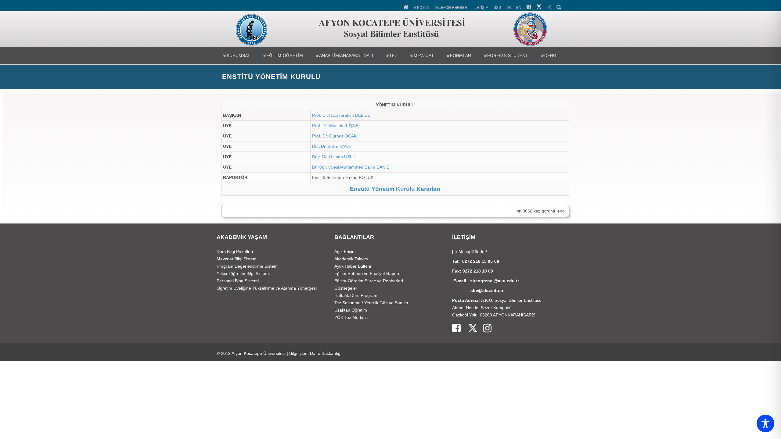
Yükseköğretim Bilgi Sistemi (243, 273)
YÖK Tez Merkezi (351, 317)
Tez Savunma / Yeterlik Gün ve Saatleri (371, 302)
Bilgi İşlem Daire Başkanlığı (315, 353)
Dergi (551, 55)
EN (518, 7)
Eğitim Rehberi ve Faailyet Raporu (367, 273)
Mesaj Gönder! (473, 251)
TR (508, 7)
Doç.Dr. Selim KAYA (331, 146)
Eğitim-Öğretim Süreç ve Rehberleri (368, 280)
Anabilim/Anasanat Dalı (346, 55)
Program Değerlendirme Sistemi (248, 266)
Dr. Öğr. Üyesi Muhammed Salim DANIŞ (350, 167)
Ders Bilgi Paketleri (235, 251)
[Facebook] (456, 328)
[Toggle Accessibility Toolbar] (765, 423)
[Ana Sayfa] (406, 6)
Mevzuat (424, 55)
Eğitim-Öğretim (284, 55)
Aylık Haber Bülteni (352, 266)
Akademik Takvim (351, 258)
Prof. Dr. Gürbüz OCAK (334, 136)
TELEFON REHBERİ (451, 7)
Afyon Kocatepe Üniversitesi (259, 353)
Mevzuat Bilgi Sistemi (237, 258)
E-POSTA (421, 7)
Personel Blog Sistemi (238, 280)
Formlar (460, 55)
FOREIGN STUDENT (507, 55)
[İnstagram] (484, 328)
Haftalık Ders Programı (356, 295)
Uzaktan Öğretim (350, 310)
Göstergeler (345, 288)
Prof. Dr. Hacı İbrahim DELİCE (341, 115)
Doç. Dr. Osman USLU (333, 156)
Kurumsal (238, 55)
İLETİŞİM (480, 7)
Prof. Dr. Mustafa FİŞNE (335, 125)
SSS (497, 7)
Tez (393, 55)
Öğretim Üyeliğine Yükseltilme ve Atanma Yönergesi (267, 288)
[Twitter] (469, 328)
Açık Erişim (345, 251)
